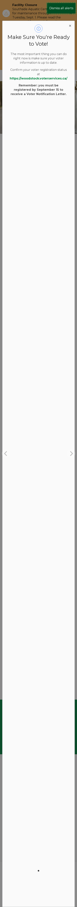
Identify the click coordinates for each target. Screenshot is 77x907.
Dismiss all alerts (61, 8)
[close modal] (70, 25)
